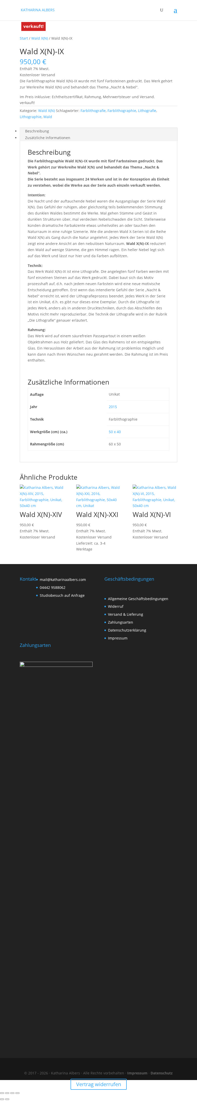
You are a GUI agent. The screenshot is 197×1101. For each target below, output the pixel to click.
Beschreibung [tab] (37, 131)
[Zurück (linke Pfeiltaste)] (2, 1099)
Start (24, 38)
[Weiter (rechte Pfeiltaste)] (7, 1099)
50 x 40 (115, 431)
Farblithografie (93, 110)
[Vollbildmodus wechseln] (7, 1093)
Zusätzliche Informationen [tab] (47, 137)
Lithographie (31, 116)
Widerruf (115, 606)
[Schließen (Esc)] (17, 1093)
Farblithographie (121, 110)
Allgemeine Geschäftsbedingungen (138, 598)
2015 (113, 406)
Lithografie (147, 110)
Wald (47, 116)
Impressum (117, 638)
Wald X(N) (39, 38)
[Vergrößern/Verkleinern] (2, 1093)
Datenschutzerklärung (127, 630)
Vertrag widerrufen (98, 1084)
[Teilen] (12, 1093)
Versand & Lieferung (125, 614)
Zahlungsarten (120, 622)
